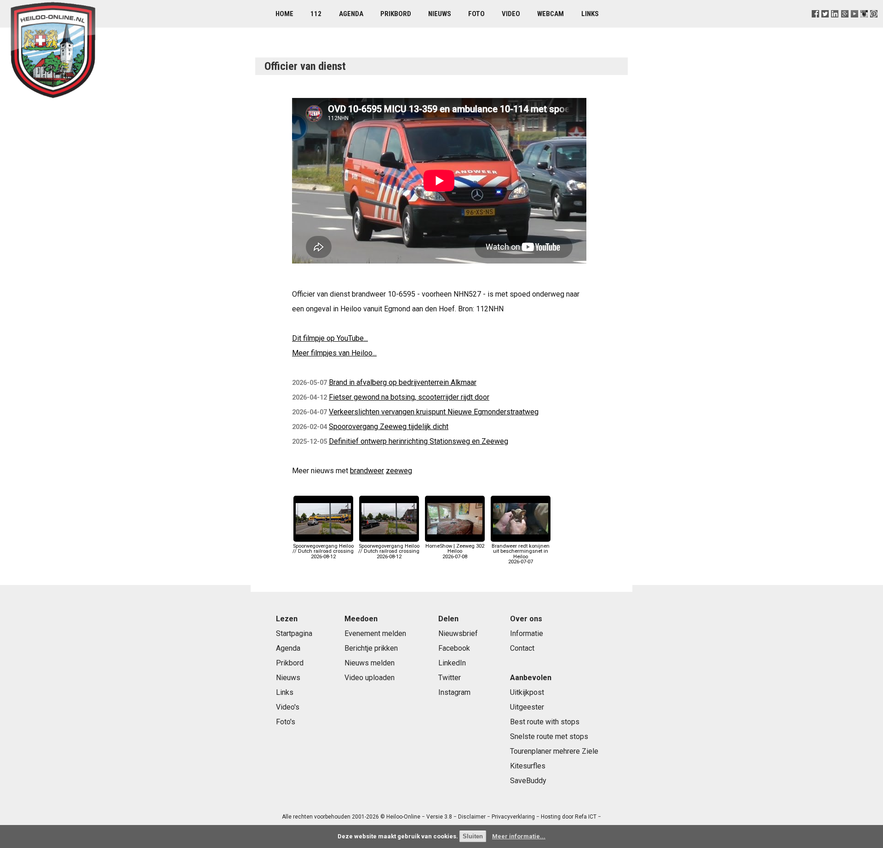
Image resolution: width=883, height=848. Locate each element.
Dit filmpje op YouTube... (330, 338)
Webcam (550, 14)
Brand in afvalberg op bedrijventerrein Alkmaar (402, 382)
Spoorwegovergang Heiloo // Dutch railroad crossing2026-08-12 (323, 551)
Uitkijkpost (527, 692)
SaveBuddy (528, 780)
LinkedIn (452, 663)
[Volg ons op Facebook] (816, 25)
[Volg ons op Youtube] (854, 25)
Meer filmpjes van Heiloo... (334, 353)
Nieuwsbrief (458, 633)
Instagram (454, 692)
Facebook (454, 648)
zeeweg (399, 470)
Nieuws (439, 14)
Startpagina (294, 633)
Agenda (351, 14)
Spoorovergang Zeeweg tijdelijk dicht (388, 426)
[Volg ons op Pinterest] (873, 25)
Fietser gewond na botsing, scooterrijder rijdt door (409, 397)
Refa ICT (585, 817)
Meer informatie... (518, 836)
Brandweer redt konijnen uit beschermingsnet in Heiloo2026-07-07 (521, 554)
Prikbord (395, 14)
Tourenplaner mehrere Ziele (554, 751)
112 (315, 14)
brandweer (367, 470)
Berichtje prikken (371, 648)
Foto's (285, 721)
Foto (476, 14)
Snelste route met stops (549, 736)
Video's (287, 707)
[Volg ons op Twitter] (825, 25)
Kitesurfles (527, 766)
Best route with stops (544, 721)
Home (284, 14)
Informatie (526, 633)
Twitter (449, 677)
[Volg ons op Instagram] (864, 25)
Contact (522, 648)
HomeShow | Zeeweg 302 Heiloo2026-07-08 (454, 551)
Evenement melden (375, 633)
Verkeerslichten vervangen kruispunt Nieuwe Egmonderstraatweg (434, 411)
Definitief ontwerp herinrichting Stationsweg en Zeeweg (418, 441)
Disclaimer (472, 817)
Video (511, 14)
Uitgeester (527, 707)
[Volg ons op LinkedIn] (835, 25)
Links (590, 14)
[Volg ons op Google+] (845, 25)
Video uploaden (369, 677)
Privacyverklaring (513, 817)
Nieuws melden (369, 663)
